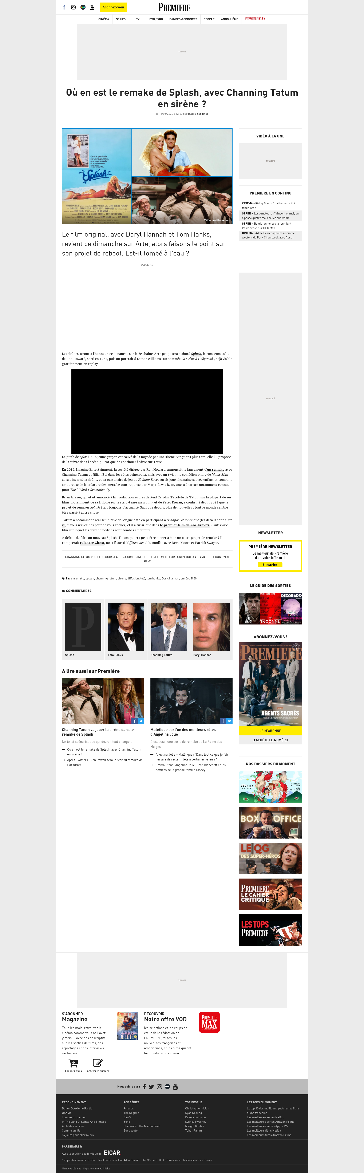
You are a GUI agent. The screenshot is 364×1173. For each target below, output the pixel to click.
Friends (129, 1108)
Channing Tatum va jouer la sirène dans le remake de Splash (98, 731)
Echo (127, 1121)
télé (142, 578)
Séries (121, 19)
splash (90, 578)
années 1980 (189, 578)
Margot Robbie (194, 1126)
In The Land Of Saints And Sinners (84, 1121)
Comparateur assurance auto (78, 1160)
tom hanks (153, 578)
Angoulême (229, 19)
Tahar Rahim (193, 1130)
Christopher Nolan (197, 1108)
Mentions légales (71, 1168)
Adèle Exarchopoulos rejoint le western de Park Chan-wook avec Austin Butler (268, 236)
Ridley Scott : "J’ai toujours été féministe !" (268, 205)
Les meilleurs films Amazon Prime (269, 1135)
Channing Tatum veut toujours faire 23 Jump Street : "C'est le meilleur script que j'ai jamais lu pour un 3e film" (147, 559)
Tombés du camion (74, 1117)
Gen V (127, 1117)
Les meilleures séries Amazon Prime (270, 1121)
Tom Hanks (115, 655)
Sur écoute (131, 1130)
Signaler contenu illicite (96, 1168)
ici (63, 525)
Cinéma (103, 19)
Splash (69, 655)
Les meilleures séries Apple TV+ (267, 1126)
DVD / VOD (156, 19)
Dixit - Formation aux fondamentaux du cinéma (185, 1160)
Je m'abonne (270, 731)
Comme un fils (71, 1130)
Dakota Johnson (195, 1117)
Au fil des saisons (73, 1126)
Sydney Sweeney (195, 1121)
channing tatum (106, 578)
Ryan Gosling (193, 1112)
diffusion (133, 578)
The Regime (131, 1112)
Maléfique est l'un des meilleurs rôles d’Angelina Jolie (183, 731)
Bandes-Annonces (183, 19)
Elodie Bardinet (198, 113)
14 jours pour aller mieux (78, 1135)
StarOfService (149, 1160)
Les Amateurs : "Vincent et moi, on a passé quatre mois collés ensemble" (270, 216)
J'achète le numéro (270, 740)
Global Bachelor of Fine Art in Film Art (118, 1160)
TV (137, 19)
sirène (122, 578)
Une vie (66, 1112)
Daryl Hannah (170, 578)
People (209, 19)
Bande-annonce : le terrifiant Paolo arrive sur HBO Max (266, 226)
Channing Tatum (161, 655)
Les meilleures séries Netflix (265, 1117)
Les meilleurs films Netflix (264, 1130)
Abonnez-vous (113, 7)
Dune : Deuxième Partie (77, 1108)
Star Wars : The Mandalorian (142, 1126)
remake (79, 578)
